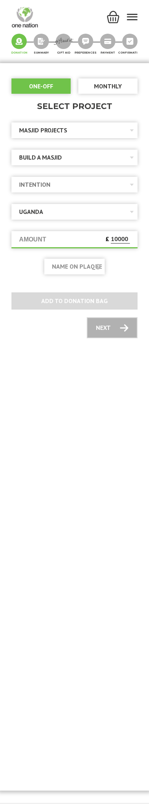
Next (103, 327)
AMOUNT (32, 239)
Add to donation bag (74, 301)
